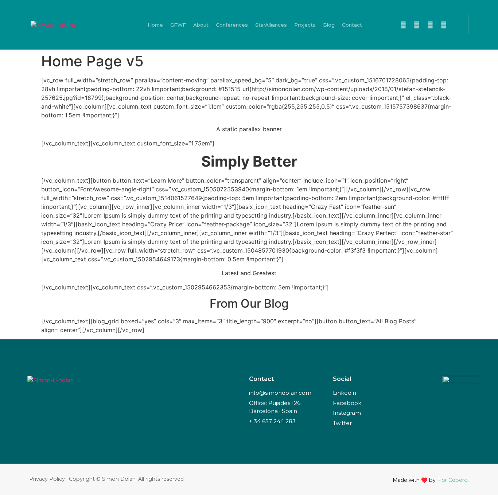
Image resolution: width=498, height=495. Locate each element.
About (201, 25)
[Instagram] (444, 25)
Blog (329, 25)
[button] (478, 25)
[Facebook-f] (417, 25)
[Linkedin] (430, 25)
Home (155, 25)
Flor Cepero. (453, 480)
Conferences (232, 25)
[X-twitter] (403, 25)
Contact (352, 25)
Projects (305, 25)
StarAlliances (271, 25)
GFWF (178, 25)
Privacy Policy (47, 479)
